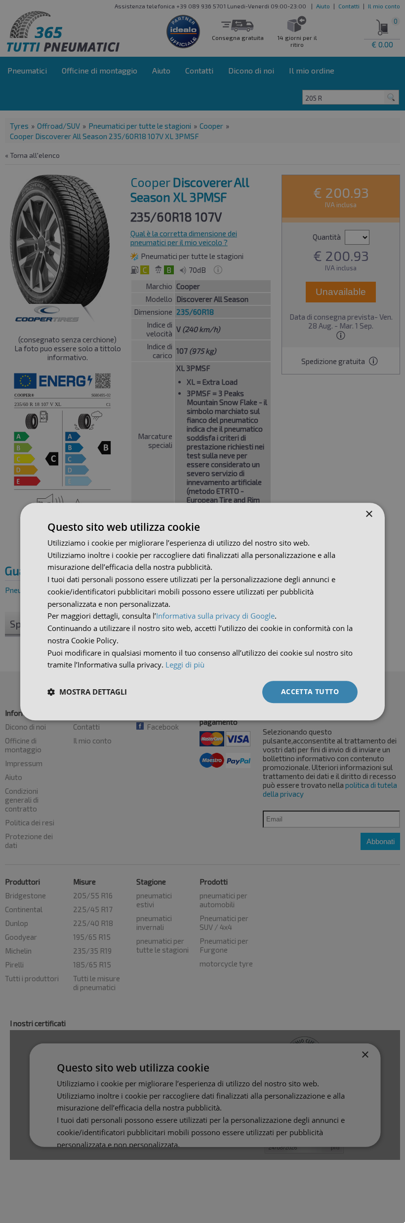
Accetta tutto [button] (310, 691)
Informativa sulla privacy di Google (215, 616)
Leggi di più (184, 665)
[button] (87, 692)
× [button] (368, 514)
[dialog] (202, 611)
